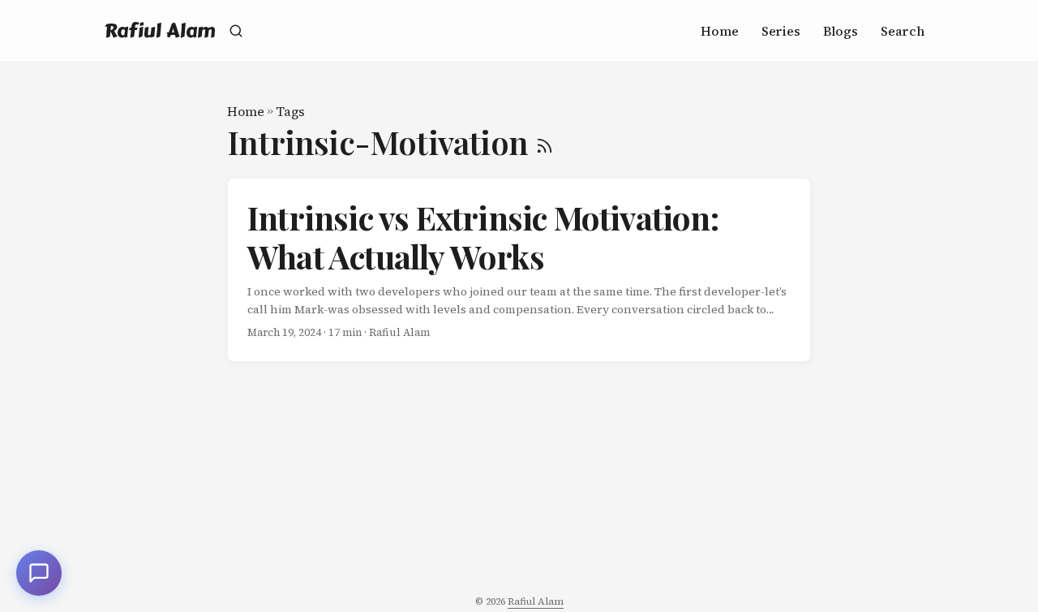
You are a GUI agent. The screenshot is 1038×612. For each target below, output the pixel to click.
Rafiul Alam (160, 30)
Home (245, 111)
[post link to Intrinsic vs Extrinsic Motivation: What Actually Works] (519, 270)
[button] (39, 573)
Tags (290, 111)
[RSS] (544, 141)
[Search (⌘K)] (236, 31)
